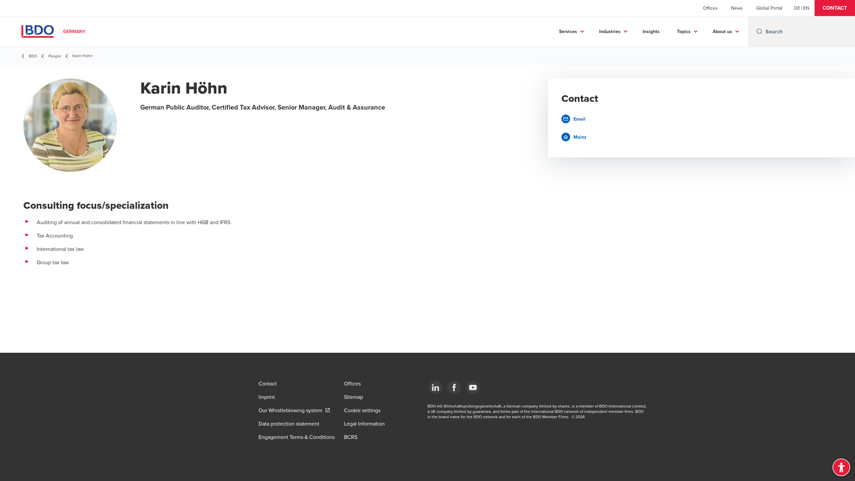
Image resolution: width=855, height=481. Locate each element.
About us (722, 31)
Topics (684, 31)
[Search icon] (759, 31)
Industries (610, 31)
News (737, 8)
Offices (710, 8)
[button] (835, 8)
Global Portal (769, 8)
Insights (651, 31)
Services (568, 31)
